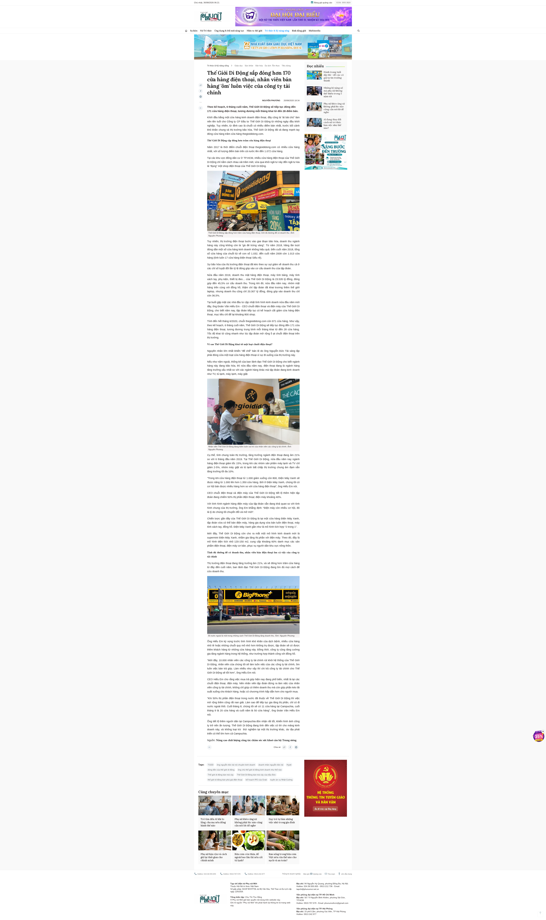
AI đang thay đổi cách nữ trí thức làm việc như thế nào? (332, 123)
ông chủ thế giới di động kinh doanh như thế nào (260, 770)
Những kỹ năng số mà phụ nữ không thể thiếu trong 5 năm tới (333, 92)
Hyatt (289, 765)
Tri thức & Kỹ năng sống (277, 30)
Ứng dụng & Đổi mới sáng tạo (229, 30)
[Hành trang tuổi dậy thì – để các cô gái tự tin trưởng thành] (314, 75)
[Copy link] (200, 85)
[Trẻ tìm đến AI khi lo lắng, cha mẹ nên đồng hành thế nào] (214, 805)
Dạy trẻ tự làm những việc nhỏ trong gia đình (282, 821)
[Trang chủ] (186, 31)
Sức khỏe (249, 65)
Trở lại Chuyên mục (209, 747)
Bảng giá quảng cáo (323, 2)
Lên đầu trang (346, 874)
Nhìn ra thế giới (254, 30)
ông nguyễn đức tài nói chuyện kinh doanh (236, 765)
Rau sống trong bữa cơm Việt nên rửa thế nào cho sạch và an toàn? (283, 857)
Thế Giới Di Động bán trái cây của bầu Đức (256, 775)
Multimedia (314, 30)
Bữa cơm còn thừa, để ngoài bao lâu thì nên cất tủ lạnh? (249, 857)
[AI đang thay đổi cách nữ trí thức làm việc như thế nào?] (314, 122)
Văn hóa (259, 65)
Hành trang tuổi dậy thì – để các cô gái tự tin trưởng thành (334, 76)
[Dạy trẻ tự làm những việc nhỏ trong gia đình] (282, 805)
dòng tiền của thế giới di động (221, 770)
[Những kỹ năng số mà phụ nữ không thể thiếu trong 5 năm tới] (314, 90)
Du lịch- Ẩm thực (272, 65)
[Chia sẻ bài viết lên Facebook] (200, 91)
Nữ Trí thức (206, 30)
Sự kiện (193, 30)
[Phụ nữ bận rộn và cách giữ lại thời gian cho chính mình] (214, 840)
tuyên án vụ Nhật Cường (281, 780)
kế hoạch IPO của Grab (256, 780)
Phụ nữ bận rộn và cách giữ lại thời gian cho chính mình (214, 857)
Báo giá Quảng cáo (312, 874)
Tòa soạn (331, 874)
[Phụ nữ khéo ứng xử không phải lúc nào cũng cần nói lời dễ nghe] (314, 106)
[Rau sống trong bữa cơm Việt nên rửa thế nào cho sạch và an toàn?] (282, 840)
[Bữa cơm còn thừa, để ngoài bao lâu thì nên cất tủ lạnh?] (248, 840)
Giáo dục (239, 65)
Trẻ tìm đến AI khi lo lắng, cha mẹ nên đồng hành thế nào (213, 822)
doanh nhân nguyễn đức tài (270, 765)
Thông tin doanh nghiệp (291, 874)
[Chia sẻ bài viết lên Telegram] (200, 96)
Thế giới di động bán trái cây (220, 775)
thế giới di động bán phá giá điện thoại (225, 780)
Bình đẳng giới (299, 30)
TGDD (210, 765)
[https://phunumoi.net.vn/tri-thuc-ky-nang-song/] (200, 108)
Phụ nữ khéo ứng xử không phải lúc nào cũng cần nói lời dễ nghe (334, 108)
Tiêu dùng (286, 65)
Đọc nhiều (315, 66)
